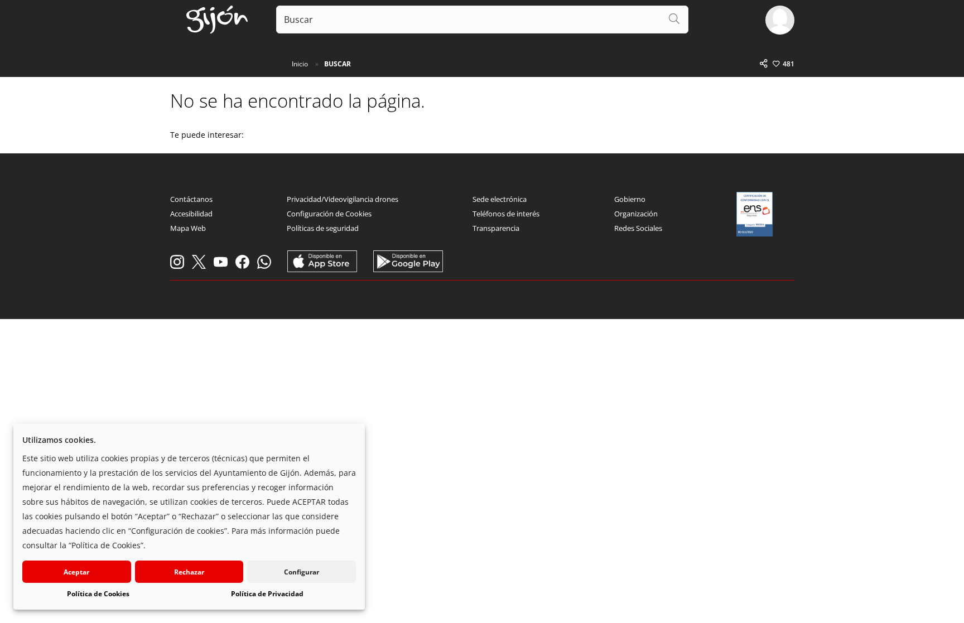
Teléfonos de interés (506, 214)
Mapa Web (188, 228)
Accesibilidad (191, 214)
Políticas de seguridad (323, 228)
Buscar (337, 64)
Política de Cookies (98, 593)
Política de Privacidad (267, 593)
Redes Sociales (638, 228)
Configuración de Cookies (329, 214)
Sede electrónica (500, 199)
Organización (636, 214)
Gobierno (629, 199)
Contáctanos (191, 199)
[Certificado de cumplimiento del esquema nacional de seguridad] (754, 214)
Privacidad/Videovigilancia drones (342, 199)
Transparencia (496, 228)
